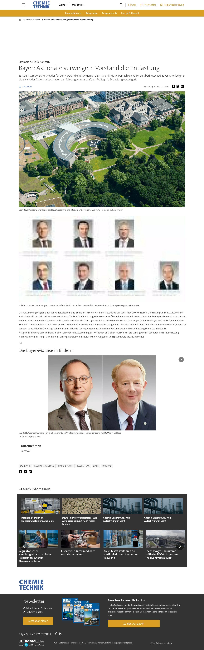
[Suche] (121, 5)
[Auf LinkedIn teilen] (183, 87)
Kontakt (123, 643)
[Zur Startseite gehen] (41, 5)
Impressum (76, 643)
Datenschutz (64, 643)
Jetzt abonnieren (38, 621)
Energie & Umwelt (130, 13)
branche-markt (65, 466)
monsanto (25, 466)
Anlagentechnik (109, 13)
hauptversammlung (44, 466)
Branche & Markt (73, 13)
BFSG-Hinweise (88, 643)
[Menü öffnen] (23, 4)
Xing (56, 633)
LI (61, 633)
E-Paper (132, 4)
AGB (56, 643)
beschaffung (83, 466)
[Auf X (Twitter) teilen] (178, 87)
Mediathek (77, 4)
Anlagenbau (91, 13)
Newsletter (150, 4)
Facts (130, 643)
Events (62, 4)
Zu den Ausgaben (133, 623)
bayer (96, 466)
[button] (24, 546)
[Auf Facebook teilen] (174, 87)
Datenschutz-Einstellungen (107, 643)
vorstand (107, 466)
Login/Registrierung (174, 4)
